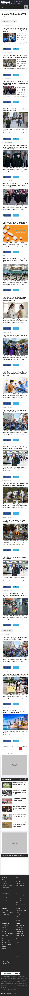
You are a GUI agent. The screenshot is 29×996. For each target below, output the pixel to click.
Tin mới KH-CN (5, 923)
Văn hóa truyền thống (20, 933)
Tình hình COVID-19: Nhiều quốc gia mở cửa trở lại (14, 557)
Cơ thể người (5, 925)
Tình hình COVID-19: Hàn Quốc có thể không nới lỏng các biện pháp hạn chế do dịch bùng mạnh (15, 147)
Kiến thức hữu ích (20, 918)
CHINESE (18, 1)
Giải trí (17, 916)
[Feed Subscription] (2, 19)
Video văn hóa (5, 958)
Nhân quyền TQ (5, 901)
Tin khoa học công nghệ (7, 933)
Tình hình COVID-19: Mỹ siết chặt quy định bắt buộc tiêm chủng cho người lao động (15, 373)
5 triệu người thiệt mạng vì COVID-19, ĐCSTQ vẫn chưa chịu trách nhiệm (15, 521)
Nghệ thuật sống (19, 927)
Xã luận (17, 942)
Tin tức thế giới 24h (20, 883)
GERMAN (3, 3)
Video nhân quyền (6, 963)
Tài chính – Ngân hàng (21, 904)
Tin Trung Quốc (5, 893)
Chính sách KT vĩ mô (20, 901)
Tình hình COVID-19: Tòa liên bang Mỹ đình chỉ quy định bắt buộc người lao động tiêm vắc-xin (15, 298)
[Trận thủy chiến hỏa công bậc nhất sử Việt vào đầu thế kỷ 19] (7, 793)
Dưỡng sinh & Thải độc (7, 912)
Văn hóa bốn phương (20, 931)
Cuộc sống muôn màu (21, 910)
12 (23, 750)
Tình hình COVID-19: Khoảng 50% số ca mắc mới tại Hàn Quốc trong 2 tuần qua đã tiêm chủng (15, 83)
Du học (17, 912)
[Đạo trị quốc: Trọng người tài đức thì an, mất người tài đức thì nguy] (7, 825)
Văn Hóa (18, 923)
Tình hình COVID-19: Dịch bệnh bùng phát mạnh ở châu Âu (15, 411)
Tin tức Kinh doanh (20, 897)
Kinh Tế (17, 893)
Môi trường (4, 881)
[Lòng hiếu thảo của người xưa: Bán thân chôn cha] (7, 817)
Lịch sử (3, 899)
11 (23, 748)
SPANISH (23, 1)
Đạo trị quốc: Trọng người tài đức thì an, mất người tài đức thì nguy (19, 824)
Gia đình (18, 914)
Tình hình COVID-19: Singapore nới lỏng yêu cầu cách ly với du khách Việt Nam (15, 260)
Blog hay (18, 938)
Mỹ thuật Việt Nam (20, 925)
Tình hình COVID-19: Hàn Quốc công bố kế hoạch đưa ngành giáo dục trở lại (15, 675)
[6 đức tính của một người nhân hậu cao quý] (7, 801)
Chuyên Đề (18, 954)
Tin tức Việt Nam (6, 877)
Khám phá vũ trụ (6, 935)
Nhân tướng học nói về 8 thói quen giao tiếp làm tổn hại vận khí (19, 808)
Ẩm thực (4, 948)
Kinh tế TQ (4, 897)
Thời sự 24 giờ (5, 887)
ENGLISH (13, 1)
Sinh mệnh (4, 931)
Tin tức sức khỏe (5, 914)
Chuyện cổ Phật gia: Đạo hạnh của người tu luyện (19, 783)
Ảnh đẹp (4, 946)
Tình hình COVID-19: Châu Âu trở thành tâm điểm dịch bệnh (15, 109)
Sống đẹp (18, 920)
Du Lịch (3, 938)
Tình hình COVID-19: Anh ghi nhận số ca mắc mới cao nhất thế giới (15, 638)
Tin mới (17, 956)
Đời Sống (18, 908)
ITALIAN (18, 3)
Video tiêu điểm (5, 956)
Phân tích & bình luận (7, 885)
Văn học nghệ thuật (20, 935)
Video (3, 954)
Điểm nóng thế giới (20, 879)
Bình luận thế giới (20, 885)
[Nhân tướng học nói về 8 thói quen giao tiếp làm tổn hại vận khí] (7, 809)
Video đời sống (5, 962)
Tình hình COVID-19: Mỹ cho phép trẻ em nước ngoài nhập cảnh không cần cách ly (15, 595)
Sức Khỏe (4, 908)
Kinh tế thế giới (19, 899)
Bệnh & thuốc (5, 910)
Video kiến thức (5, 960)
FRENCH (8, 3)
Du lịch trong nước (6, 942)
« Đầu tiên (5, 746)
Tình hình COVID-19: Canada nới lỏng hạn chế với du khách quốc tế (15, 447)
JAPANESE (12, 3)
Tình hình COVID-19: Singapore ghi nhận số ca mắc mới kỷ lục (14, 711)
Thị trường (18, 902)
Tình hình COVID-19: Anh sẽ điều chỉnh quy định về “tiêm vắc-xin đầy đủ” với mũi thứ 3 (15, 30)
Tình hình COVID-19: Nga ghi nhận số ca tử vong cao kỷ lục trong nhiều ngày (15, 56)
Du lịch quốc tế (5, 940)
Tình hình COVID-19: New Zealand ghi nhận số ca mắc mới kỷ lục (15, 336)
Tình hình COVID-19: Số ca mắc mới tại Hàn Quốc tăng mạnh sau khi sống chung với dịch (15, 185)
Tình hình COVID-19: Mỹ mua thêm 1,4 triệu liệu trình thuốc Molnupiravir (15, 222)
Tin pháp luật (5, 883)
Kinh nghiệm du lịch (6, 944)
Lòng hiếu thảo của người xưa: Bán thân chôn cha (19, 815)
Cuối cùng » (11, 753)
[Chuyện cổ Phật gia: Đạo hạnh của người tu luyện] (7, 785)
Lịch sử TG (18, 881)
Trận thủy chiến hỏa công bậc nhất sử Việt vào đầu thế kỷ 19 (19, 792)
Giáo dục (4, 879)
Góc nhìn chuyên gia (20, 895)
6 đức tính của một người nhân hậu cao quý (19, 799)
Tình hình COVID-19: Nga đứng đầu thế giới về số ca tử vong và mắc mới (15, 484)
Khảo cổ (4, 927)
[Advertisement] (14, 765)
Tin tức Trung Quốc (6, 895)
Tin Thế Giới (18, 877)
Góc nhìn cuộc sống (20, 940)
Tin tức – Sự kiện (19, 929)
